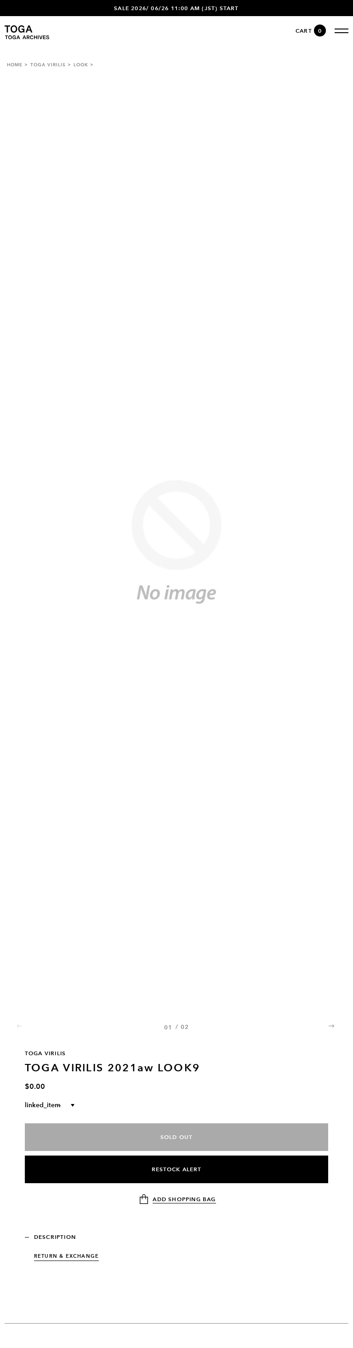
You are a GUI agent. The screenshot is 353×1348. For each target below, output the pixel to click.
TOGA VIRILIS (48, 65)
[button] (332, 1026)
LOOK (81, 65)
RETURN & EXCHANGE (66, 1256)
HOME (15, 65)
